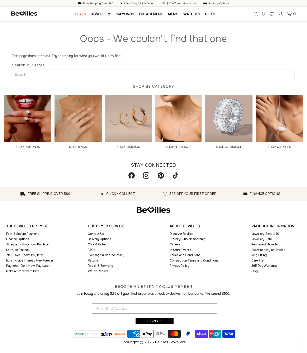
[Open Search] (256, 14)
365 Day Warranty (264, 266)
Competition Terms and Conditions (194, 260)
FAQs (91, 250)
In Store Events (180, 250)
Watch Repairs (98, 271)
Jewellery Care (261, 239)
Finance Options (219, 3)
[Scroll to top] (298, 344)
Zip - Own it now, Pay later (24, 255)
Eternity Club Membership (187, 239)
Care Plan (258, 260)
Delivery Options (99, 239)
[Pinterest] (161, 175)
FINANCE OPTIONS (265, 194)
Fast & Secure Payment (22, 234)
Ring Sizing (259, 255)
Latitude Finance (17, 250)
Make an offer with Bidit (22, 271)
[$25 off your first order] (164, 3)
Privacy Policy (179, 266)
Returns (93, 260)
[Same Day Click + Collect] (121, 3)
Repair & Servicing (100, 266)
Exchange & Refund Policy (106, 255)
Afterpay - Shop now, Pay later (27, 244)
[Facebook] (131, 175)
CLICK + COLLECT (120, 194)
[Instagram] (146, 175)
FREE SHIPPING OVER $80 (49, 194)
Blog (254, 271)
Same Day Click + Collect (139, 3)
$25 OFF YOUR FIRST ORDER (192, 194)
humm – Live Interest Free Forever (29, 260)
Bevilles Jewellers (170, 342)
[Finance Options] (205, 3)
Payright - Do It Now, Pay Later (28, 266)
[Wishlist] (272, 14)
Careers (175, 244)
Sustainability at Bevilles (268, 250)
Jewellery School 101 (265, 234)
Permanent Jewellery (265, 244)
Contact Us (96, 234)
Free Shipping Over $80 (98, 3)
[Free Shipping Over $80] (79, 3)
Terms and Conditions (185, 255)
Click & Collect (98, 244)
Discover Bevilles (181, 234)
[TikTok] (175, 175)
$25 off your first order (181, 3)
